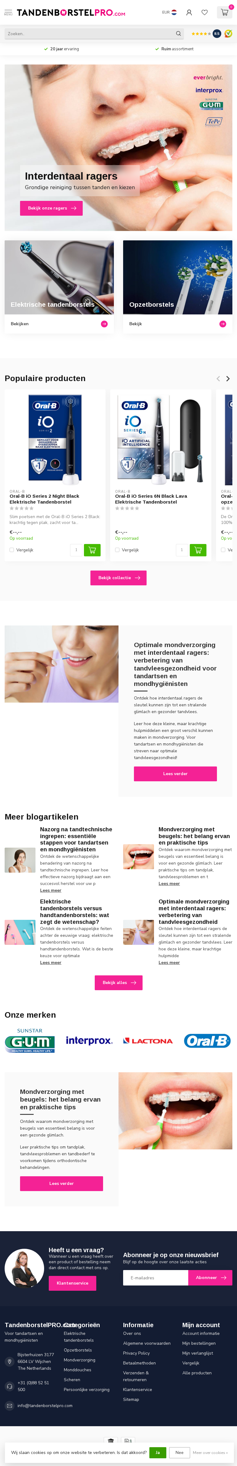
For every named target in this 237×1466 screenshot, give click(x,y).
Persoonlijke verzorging (87, 1390)
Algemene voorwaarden (147, 1343)
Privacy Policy (136, 1353)
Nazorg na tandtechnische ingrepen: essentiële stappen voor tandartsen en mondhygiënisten (76, 839)
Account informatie (201, 1333)
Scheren (72, 1380)
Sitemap (131, 1399)
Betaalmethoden (139, 1363)
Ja (158, 1453)
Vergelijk (24, 550)
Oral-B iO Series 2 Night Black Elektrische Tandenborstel (44, 499)
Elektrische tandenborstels (79, 1337)
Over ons (132, 1333)
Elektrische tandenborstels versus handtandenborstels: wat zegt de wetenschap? (74, 912)
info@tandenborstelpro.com (45, 1406)
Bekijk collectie (114, 578)
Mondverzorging (79, 1360)
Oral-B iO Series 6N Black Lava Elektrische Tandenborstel (151, 499)
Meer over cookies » (210, 1452)
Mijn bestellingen (199, 1343)
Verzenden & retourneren (136, 1376)
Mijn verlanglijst (197, 1353)
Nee (180, 1453)
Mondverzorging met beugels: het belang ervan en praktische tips (194, 836)
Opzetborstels (78, 1350)
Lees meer (50, 890)
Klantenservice (72, 1283)
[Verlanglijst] (205, 12)
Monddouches (77, 1370)
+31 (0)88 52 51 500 (33, 1386)
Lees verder (175, 774)
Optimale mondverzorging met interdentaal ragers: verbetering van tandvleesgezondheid (194, 912)
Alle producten (197, 1373)
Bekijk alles (115, 983)
